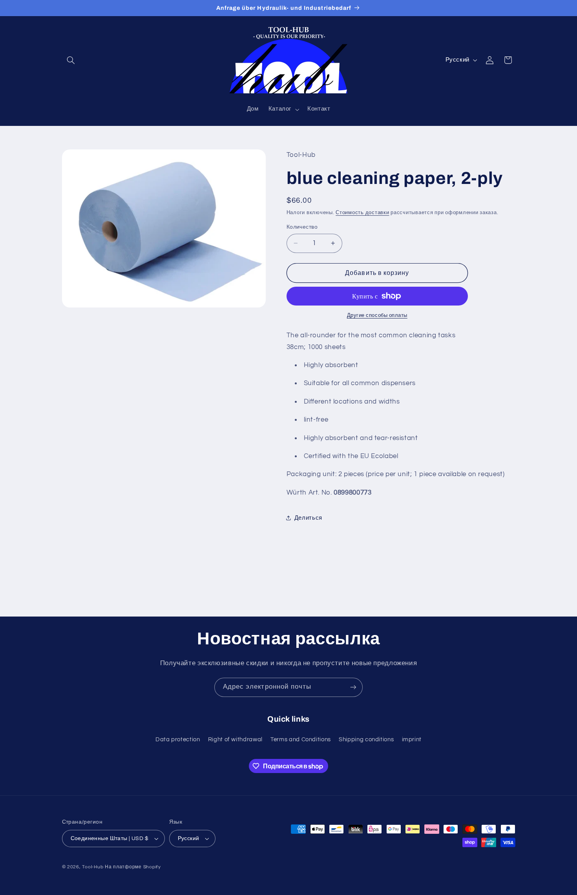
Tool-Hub (92, 867)
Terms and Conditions (300, 739)
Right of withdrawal (235, 739)
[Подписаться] (353, 687)
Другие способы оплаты (377, 315)
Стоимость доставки (362, 212)
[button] (71, 60)
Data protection (177, 739)
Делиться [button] (308, 518)
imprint (412, 739)
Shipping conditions (366, 739)
